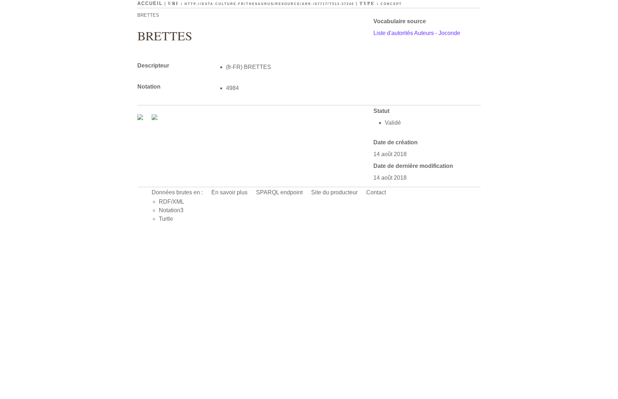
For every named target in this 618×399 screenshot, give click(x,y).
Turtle (166, 219)
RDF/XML (171, 202)
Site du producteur (334, 192)
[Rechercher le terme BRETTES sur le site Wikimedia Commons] (140, 118)
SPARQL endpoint (279, 192)
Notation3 (171, 210)
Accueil (150, 3)
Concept (391, 4)
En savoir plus (229, 192)
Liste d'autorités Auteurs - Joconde (416, 33)
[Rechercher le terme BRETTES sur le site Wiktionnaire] (154, 118)
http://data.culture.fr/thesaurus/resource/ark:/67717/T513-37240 (269, 4)
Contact (376, 192)
